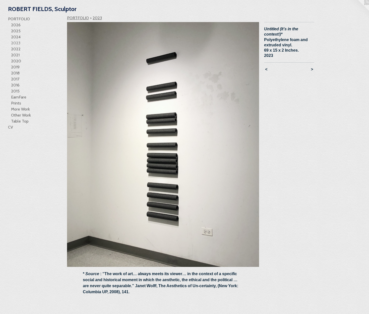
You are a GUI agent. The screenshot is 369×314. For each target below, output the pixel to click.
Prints (16, 103)
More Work (20, 109)
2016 (15, 85)
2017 (15, 79)
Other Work (21, 115)
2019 (15, 67)
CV (10, 127)
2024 (16, 37)
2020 (16, 61)
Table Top (20, 121)
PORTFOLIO (19, 19)
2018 (15, 73)
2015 (15, 91)
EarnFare (18, 97)
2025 (16, 31)
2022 (16, 49)
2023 (15, 43)
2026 (16, 25)
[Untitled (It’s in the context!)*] (163, 144)
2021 (15, 55)
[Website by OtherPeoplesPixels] (359, 10)
